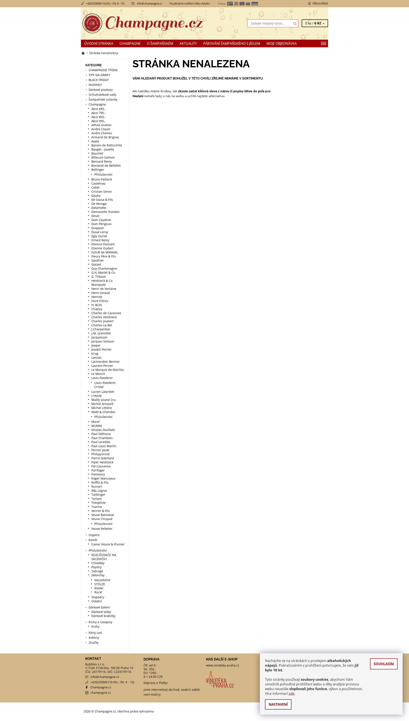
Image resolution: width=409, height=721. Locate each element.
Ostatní (96, 601)
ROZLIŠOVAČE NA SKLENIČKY (103, 557)
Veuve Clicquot (101, 519)
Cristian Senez (101, 191)
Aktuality (188, 43)
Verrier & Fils (100, 511)
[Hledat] (295, 23)
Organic (94, 535)
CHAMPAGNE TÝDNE (103, 70)
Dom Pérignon (101, 224)
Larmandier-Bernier (105, 362)
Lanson (96, 357)
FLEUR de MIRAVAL (104, 252)
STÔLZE (99, 584)
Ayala (95, 141)
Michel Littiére (101, 408)
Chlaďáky (97, 563)
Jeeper (96, 345)
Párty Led (95, 633)
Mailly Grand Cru (103, 400)
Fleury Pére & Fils (103, 256)
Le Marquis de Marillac (107, 370)
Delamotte (98, 208)
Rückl (98, 592)
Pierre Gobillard (102, 458)
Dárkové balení (99, 607)
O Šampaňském (160, 43)
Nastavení (278, 704)
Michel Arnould (102, 404)
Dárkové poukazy (101, 90)
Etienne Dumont (103, 244)
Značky (93, 642)
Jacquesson (99, 337)
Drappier (97, 228)
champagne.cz (100, 693)
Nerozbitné (102, 580)
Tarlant (96, 499)
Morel (95, 422)
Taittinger (98, 495)
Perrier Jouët (100, 450)
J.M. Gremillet (101, 333)
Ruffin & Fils (99, 482)
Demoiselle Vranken (105, 212)
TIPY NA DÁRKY (99, 75)
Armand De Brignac (105, 137)
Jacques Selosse (102, 341)
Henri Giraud (100, 293)
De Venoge (99, 204)
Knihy (95, 626)
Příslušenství (103, 174)
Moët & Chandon (103, 412)
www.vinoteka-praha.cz (222, 665)
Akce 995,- (98, 121)
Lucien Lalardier (102, 392)
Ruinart (96, 486)
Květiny (94, 638)
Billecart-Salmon (103, 157)
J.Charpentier (100, 329)
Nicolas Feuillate (103, 430)
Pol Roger (98, 470)
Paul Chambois (102, 438)
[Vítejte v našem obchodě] (83, 53)
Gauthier (97, 260)
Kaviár (93, 540)
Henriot (96, 297)
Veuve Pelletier (101, 529)
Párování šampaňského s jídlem (231, 43)
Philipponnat (100, 454)
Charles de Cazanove (106, 313)
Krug (94, 353)
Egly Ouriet (99, 236)
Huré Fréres (99, 301)
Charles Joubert (102, 321)
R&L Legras (99, 490)
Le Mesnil (98, 374)
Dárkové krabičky (103, 616)
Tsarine (96, 507)
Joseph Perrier (101, 349)
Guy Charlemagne (104, 268)
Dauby (96, 196)
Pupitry (96, 567)
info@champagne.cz (149, 3)
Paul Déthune (101, 434)
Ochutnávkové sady (102, 94)
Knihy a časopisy (100, 622)
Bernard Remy (101, 161)
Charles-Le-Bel (101, 325)
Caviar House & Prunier (108, 544)
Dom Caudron (101, 220)
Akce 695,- (98, 109)
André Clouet (100, 129)
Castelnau (98, 183)
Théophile (98, 503)
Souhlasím (384, 664)
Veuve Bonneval (102, 515)
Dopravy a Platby (156, 683)
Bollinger (97, 170)
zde (291, 693)
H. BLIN (96, 305)
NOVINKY (95, 85)
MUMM (96, 426)
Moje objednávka (281, 43)
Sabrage (97, 571)
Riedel (98, 588)
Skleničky (97, 575)
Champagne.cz (100, 687)
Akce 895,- (98, 117)
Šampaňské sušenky (103, 99)
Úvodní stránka (98, 43)
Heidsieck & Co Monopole (101, 283)
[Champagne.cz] (142, 23)
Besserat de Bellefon (106, 165)
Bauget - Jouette (102, 149)
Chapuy (96, 309)
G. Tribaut (98, 277)
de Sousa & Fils (102, 200)
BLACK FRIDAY (99, 80)
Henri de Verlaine (103, 289)
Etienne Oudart (102, 248)
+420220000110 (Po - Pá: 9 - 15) (105, 3)
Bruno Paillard (101, 179)
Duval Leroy (99, 232)
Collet (95, 187)
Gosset (96, 264)
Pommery (98, 474)
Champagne (130, 43)
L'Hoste (96, 396)
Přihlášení (320, 3)
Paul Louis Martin (103, 446)
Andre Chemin (101, 133)
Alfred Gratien (101, 125)
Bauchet (97, 153)
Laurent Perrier (102, 366)
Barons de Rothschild (106, 145)
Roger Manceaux (103, 478)
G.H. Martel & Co (103, 272)
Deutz (95, 216)
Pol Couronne (101, 466)
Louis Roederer (102, 378)
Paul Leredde (100, 442)
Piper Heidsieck (102, 462)
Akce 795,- (98, 113)
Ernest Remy (100, 240)
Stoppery (97, 597)
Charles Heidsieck (104, 317)
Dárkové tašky (101, 612)
